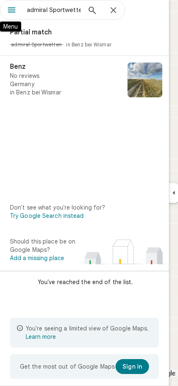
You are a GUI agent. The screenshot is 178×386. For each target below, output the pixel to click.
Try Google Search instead (47, 216)
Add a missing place (37, 258)
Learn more (41, 336)
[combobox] (54, 10)
